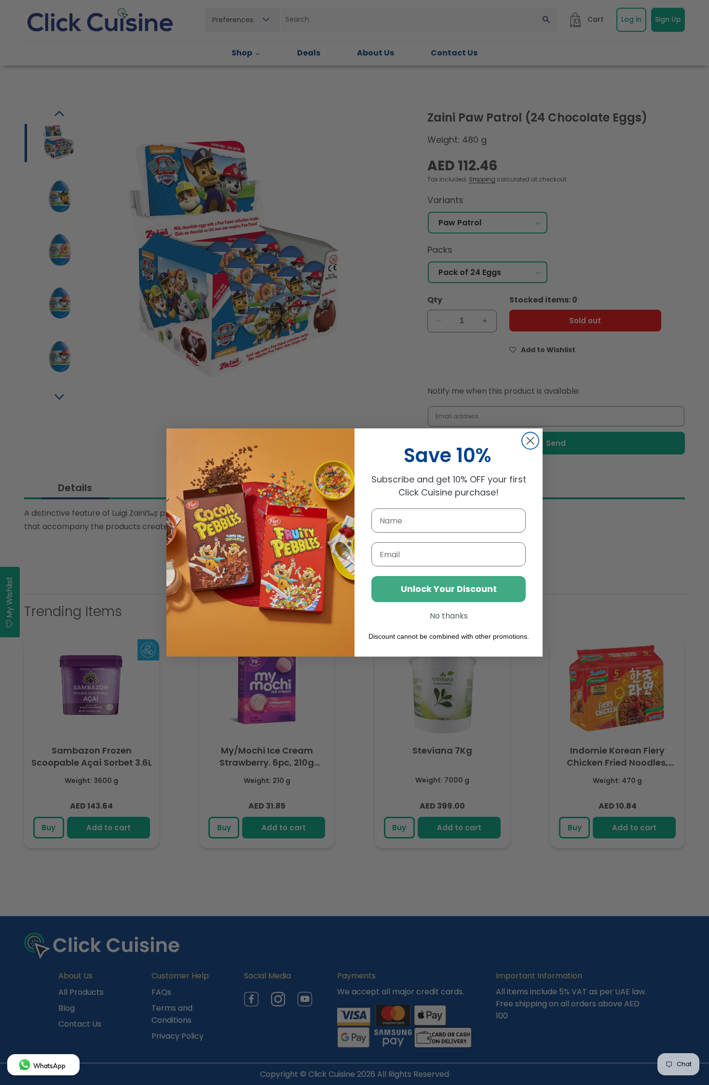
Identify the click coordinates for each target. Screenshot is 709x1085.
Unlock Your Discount (449, 589)
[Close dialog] (530, 440)
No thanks (449, 615)
